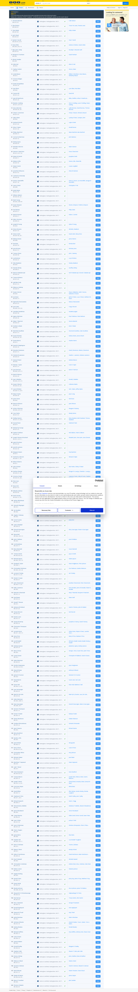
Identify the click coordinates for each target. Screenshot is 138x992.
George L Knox (73, 650)
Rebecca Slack (79, 777)
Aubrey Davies (72, 336)
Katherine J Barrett (18, 457)
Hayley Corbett (17, 69)
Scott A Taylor (72, 365)
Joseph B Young (17, 224)
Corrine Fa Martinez (18, 137)
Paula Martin (17, 680)
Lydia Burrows (72, 108)
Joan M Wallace (73, 539)
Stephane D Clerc (18, 796)
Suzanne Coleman (19, 966)
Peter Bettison (81, 316)
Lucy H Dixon (80, 297)
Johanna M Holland (19, 607)
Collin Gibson (72, 20)
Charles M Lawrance (18, 355)
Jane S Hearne (18, 728)
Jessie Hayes (16, 190)
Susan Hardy (17, 883)
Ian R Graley (72, 573)
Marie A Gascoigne (85, 704)
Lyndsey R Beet (73, 117)
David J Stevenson (73, 350)
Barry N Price (72, 636)
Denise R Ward (17, 360)
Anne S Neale (72, 326)
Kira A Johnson (72, 888)
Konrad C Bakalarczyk (84, 272)
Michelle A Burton (18, 146)
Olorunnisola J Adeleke (20, 806)
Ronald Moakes (73, 927)
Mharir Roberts (17, 461)
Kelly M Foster (82, 476)
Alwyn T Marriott (18, 321)
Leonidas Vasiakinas (18, 311)
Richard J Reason (82, 113)
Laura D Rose (72, 747)
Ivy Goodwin (17, 510)
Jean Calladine (17, 379)
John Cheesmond (18, 583)
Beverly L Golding (18, 103)
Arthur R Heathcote (82, 98)
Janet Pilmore (72, 403)
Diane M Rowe (18, 670)
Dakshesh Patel (73, 423)
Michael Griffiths (18, 932)
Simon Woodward (73, 810)
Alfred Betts (72, 786)
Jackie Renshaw (18, 917)
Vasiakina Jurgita (73, 311)
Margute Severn (17, 452)
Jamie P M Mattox (81, 888)
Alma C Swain (17, 127)
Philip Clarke (72, 209)
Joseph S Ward (18, 781)
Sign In (120, 7)
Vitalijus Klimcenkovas (20, 723)
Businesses (31, 7)
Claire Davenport (18, 772)
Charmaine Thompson (20, 626)
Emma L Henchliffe (18, 180)
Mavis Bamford (73, 132)
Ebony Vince (79, 234)
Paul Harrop (17, 898)
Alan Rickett (16, 25)
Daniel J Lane (17, 617)
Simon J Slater (72, 69)
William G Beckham (74, 74)
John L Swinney (73, 253)
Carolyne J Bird (81, 117)
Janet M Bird (17, 743)
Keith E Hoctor (82, 292)
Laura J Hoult (17, 185)
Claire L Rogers (18, 830)
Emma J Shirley (18, 956)
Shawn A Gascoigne (83, 529)
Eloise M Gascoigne (19, 529)
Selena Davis (72, 631)
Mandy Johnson (18, 888)
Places (41, 7)
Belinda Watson (73, 360)
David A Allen (82, 45)
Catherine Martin (73, 384)
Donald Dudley (18, 946)
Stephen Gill (17, 840)
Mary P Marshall (73, 592)
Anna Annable (72, 587)
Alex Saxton (80, 898)
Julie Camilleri (72, 980)
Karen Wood (81, 970)
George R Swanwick (74, 903)
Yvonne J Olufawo (73, 844)
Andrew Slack (72, 864)
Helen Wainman (18, 660)
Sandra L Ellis (17, 738)
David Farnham (73, 54)
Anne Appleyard (73, 907)
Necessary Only (46, 510)
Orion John (79, 437)
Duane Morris (17, 340)
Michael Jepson (18, 558)
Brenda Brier (72, 243)
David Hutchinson (73, 854)
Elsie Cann (16, 481)
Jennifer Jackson (17, 447)
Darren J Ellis (72, 161)
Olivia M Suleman (73, 171)
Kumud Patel (16, 423)
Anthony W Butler (19, 922)
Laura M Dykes (17, 389)
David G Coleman (73, 966)
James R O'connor (19, 675)
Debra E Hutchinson (19, 854)
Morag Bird (72, 743)
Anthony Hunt (79, 932)
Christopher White (19, 752)
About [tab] (96, 486)
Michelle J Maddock (74, 229)
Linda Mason (16, 74)
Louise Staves (17, 655)
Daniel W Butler (73, 922)
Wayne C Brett (18, 849)
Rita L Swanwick (18, 903)
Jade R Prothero (17, 442)
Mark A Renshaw (73, 917)
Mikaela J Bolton (17, 491)
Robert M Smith (17, 156)
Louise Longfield (73, 166)
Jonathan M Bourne (18, 171)
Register (125, 7)
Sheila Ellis (78, 161)
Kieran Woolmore (18, 718)
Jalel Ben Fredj (17, 282)
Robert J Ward (72, 961)
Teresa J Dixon (17, 253)
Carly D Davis (17, 936)
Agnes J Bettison (17, 316)
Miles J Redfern (73, 98)
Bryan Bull (16, 534)
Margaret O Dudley (74, 946)
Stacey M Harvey (18, 621)
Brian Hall (71, 684)
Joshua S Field (72, 820)
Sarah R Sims (17, 878)
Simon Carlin (16, 234)
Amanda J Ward (80, 781)
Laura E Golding (82, 103)
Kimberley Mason (73, 75)
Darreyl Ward (72, 781)
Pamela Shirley (17, 268)
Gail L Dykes (72, 389)
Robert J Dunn (18, 869)
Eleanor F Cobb (73, 951)
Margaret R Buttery (74, 408)
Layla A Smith (72, 122)
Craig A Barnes (18, 815)
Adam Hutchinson (83, 854)
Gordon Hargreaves (19, 665)
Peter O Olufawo (18, 844)
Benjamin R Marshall (83, 592)
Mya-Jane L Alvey (17, 50)
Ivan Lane (77, 680)
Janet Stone (16, 398)
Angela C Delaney (18, 515)
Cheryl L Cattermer (18, 113)
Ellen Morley (72, 791)
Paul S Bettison (73, 316)
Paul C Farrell (72, 40)
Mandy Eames (72, 413)
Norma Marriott (73, 321)
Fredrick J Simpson (83, 205)
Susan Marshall (73, 549)
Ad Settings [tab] (78, 486)
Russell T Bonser (18, 602)
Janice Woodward (18, 810)
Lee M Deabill (17, 641)
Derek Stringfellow (18, 83)
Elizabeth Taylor (18, 563)
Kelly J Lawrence (18, 587)
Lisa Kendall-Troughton (75, 840)
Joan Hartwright (18, 689)
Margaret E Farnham (18, 54)
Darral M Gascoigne (74, 704)
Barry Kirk (16, 486)
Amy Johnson (72, 752)
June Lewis (16, 306)
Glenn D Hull (72, 64)
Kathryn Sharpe (17, 471)
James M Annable (81, 587)
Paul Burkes (16, 209)
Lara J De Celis (83, 694)
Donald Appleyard (19, 907)
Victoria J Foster (17, 476)
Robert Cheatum (73, 970)
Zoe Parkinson (72, 568)
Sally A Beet (16, 117)
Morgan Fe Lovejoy (74, 471)
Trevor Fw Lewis (73, 25)
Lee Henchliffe (81, 180)
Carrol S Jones (18, 520)
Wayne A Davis (80, 631)
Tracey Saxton (72, 898)
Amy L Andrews (80, 864)
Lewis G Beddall (18, 525)
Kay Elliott (16, 88)
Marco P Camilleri (19, 980)
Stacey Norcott (18, 612)
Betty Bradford (18, 733)
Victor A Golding (73, 103)
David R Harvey (83, 621)
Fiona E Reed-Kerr (73, 151)
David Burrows (81, 108)
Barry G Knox (17, 650)
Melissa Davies (17, 239)
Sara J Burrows (17, 108)
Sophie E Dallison (18, 432)
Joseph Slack (72, 777)
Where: (88, 1)
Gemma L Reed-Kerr (18, 151)
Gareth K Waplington (19, 345)
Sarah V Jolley (72, 796)
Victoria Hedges (17, 79)
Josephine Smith (73, 156)
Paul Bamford (72, 452)
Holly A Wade (72, 30)
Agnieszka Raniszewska (19, 302)
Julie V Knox (87, 650)
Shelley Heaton (17, 418)
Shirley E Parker (79, 466)
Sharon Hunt (87, 932)
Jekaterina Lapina (73, 646)
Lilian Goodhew (84, 331)
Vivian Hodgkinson (73, 563)
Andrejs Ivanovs (18, 646)
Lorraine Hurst (18, 631)
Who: (43, 1)
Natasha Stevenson (18, 350)
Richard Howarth (18, 801)
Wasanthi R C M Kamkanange (22, 893)
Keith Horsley (17, 495)
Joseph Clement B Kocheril (20, 437)
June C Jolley (79, 796)
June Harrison (17, 369)
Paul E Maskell (18, 859)
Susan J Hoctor (17, 292)
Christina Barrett (17, 20)
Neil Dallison (72, 432)
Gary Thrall (71, 912)
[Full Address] (65, 21)
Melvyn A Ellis (17, 161)
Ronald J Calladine (73, 379)
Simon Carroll (79, 815)
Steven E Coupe (18, 578)
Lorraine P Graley (18, 573)
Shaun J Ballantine (73, 292)
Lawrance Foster (73, 476)
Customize (68, 510)
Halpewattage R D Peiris (75, 893)
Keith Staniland (81, 418)
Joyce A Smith (72, 554)
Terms (18, 990)
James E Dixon (72, 297)
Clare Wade (16, 30)
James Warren (72, 239)
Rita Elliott (77, 88)
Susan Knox (80, 650)
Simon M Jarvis (17, 229)
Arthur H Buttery (18, 408)
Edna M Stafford (81, 956)
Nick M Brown (17, 970)
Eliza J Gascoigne (73, 529)
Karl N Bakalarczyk (74, 272)
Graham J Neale (17, 326)
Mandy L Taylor (17, 365)
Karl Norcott (72, 612)
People (21, 7)
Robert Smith (17, 166)
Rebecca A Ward (18, 961)
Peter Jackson (82, 563)
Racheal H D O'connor (74, 675)
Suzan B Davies (17, 336)
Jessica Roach (80, 336)
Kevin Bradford (73, 772)
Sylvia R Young (72, 224)
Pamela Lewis (81, 25)
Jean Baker (71, 757)
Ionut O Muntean (18, 825)
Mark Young (16, 200)
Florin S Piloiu (84, 825)
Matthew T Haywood (20, 762)
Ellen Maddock (17, 263)
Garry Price (17, 636)
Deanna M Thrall (18, 912)
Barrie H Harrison (73, 369)
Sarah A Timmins (73, 607)
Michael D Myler (73, 457)
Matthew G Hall (78, 684)
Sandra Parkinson (81, 568)
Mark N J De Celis (18, 694)
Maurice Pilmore (17, 403)
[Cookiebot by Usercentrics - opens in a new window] (96, 481)
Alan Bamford (81, 132)
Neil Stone (71, 398)
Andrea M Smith (17, 122)
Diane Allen (16, 45)
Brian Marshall (18, 549)
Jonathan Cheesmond (74, 583)
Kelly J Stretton (17, 219)
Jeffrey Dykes (79, 389)
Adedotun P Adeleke (74, 806)
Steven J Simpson (73, 205)
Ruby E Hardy (17, 394)
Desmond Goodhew (74, 331)
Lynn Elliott (72, 88)
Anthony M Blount (73, 670)
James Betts (17, 835)
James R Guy (78, 878)
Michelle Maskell (73, 859)
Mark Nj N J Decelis (74, 694)
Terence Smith (18, 554)
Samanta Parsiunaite (74, 723)
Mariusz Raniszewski (74, 302)
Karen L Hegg (72, 801)
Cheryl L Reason (73, 113)
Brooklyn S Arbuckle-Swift (75, 50)
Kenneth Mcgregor (19, 505)
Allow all (92, 510)
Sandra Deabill (81, 641)
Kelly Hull (15, 64)
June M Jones (16, 248)
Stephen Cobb (18, 951)
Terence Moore (18, 777)
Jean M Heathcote (18, 98)
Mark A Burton (72, 146)
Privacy (23, 990)
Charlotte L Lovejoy (85, 471)
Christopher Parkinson (20, 568)
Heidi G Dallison (80, 432)
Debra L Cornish (73, 214)
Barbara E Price (80, 636)
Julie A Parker (17, 466)
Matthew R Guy (86, 878)
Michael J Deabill (73, 641)
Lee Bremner (16, 258)
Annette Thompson (19, 709)
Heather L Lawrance (74, 355)
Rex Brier (15, 243)
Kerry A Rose (17, 747)
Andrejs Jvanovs (82, 646)
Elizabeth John (72, 437)
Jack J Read (16, 35)
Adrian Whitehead (19, 500)
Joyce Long (72, 394)
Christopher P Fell (73, 185)
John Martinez (72, 137)
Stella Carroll (72, 815)
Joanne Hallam (18, 941)
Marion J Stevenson (84, 350)
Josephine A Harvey (74, 621)
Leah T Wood (17, 767)
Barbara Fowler (73, 714)
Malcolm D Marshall (19, 592)
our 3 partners (43, 493)
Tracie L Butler (81, 922)
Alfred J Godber (17, 59)
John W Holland (82, 607)
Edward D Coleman (83, 966)
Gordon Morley (80, 791)
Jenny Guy (71, 878)
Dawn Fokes (87, 815)
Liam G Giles (17, 820)
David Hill (71, 93)
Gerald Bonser (72, 127)
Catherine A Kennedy (19, 176)
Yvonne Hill (16, 93)
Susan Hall (17, 684)
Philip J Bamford (17, 132)
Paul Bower (17, 597)
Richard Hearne (73, 728)
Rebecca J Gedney (18, 287)
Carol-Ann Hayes (18, 786)
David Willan (17, 791)
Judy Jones (71, 520)
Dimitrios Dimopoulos (74, 825)
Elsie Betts (71, 835)
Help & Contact (111, 7)
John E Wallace (18, 539)
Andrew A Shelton (73, 45)
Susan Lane (72, 680)
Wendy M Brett (73, 849)
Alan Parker (72, 466)
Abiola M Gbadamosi (85, 806)
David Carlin (72, 234)
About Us (45, 990)
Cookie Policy (12, 990)
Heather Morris (73, 340)
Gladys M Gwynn (18, 975)
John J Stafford (72, 956)
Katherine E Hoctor (74, 293)
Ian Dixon (15, 297)
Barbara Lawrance (84, 355)
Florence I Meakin (18, 985)
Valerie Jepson (72, 558)
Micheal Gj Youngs (18, 428)
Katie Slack (88, 864)
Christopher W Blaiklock (75, 655)
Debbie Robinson (73, 718)
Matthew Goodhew (18, 331)
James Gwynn (72, 975)
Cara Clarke (16, 413)
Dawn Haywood (73, 762)
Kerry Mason (82, 74)
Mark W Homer (17, 214)
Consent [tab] (42, 486)
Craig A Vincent (73, 306)
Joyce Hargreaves (73, 665)
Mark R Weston (17, 374)
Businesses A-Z (37, 990)
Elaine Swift (72, 597)
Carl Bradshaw (18, 544)
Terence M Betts (17, 277)
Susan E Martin (17, 384)
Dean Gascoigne (18, 704)
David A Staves (85, 655)
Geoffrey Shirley (73, 268)
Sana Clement (86, 437)
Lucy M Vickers (73, 258)
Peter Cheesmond (85, 583)
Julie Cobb (79, 951)
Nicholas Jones (73, 248)
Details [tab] (60, 486)
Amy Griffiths (72, 932)
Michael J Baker (18, 757)
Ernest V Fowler (18, 714)
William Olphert (17, 195)
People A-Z (29, 990)
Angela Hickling (18, 873)
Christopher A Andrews (20, 864)
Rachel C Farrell (17, 40)
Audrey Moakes (18, 927)
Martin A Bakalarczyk (19, 272)
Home (12, 7)
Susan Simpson (17, 205)
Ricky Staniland (73, 418)
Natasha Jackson (73, 869)
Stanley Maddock (73, 263)
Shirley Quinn (17, 142)
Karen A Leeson (73, 180)
